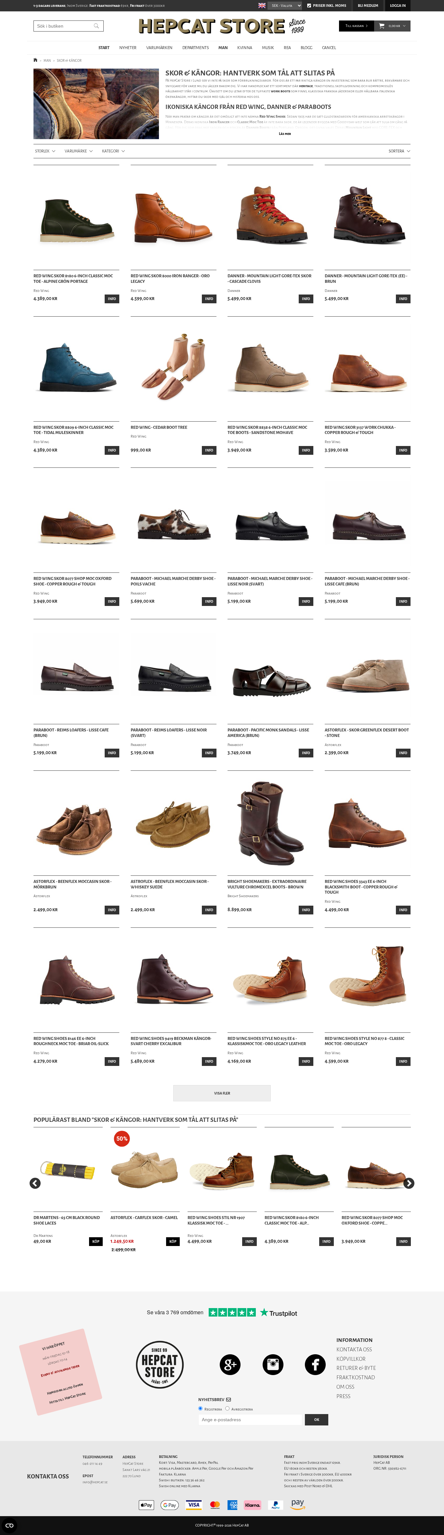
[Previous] (35, 1183)
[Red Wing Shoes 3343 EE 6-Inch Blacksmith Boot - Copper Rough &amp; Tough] (368, 823)
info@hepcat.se (95, 1482)
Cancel (329, 47)
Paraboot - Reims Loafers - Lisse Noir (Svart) (169, 733)
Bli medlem (368, 5)
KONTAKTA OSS (354, 1349)
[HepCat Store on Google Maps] (230, 1364)
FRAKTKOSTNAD (355, 1377)
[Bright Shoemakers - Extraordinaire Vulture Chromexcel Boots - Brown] (270, 823)
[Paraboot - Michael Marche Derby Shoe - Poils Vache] (173, 520)
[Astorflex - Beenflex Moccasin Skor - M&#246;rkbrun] (76, 823)
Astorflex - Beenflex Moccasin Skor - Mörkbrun (72, 884)
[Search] (96, 26)
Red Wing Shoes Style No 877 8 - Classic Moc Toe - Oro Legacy (364, 1041)
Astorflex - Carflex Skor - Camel (144, 1217)
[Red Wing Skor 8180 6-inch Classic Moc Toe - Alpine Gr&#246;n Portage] (76, 217)
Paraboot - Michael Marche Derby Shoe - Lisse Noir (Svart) (270, 581)
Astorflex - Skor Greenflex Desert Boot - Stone (367, 733)
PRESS (343, 1396)
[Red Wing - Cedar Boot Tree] (173, 369)
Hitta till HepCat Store (67, 1398)
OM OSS (345, 1387)
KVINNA (244, 47)
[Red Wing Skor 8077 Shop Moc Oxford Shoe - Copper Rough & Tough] (376, 1169)
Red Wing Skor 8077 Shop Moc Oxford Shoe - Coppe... (372, 1220)
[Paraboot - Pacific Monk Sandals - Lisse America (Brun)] (270, 671)
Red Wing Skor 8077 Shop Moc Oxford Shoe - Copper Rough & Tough (72, 581)
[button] (382, 26)
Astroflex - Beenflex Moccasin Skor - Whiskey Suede (170, 884)
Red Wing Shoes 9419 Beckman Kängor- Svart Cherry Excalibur (171, 1041)
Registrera (213, 1409)
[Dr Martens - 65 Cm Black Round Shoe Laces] (68, 1169)
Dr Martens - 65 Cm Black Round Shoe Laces (66, 1220)
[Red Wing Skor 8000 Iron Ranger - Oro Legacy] (173, 217)
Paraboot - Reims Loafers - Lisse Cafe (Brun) (71, 733)
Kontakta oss (48, 1476)
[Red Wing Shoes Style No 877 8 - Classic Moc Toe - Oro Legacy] (368, 980)
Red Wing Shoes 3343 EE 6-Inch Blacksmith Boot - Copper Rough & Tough (361, 887)
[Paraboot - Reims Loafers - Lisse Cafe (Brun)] (76, 671)
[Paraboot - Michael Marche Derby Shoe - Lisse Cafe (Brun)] (368, 520)
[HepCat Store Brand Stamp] (160, 1364)
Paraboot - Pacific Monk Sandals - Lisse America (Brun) (268, 733)
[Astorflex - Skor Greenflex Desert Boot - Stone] (368, 671)
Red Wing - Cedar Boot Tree (159, 427)
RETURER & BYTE (356, 1368)
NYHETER (128, 47)
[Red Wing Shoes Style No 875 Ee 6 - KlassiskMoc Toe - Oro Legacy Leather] (270, 980)
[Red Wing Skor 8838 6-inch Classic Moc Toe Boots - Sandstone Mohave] (270, 369)
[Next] (408, 1183)
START (104, 47)
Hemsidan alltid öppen (65, 1389)
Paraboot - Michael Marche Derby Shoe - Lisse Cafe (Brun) (367, 581)
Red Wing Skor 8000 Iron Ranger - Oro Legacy (170, 278)
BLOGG (306, 47)
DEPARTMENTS (195, 47)
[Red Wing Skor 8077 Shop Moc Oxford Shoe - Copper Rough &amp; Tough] (76, 520)
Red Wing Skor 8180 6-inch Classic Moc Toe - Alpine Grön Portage (73, 278)
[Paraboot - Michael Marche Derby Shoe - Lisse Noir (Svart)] (270, 520)
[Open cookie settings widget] (9, 1525)
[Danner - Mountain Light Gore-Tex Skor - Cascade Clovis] (270, 217)
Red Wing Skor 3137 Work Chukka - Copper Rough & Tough (360, 430)
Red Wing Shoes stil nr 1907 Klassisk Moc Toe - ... (216, 1220)
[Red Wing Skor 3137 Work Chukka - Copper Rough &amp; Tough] (368, 369)
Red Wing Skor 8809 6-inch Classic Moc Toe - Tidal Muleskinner (73, 430)
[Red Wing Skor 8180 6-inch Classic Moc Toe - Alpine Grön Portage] (299, 1169)
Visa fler (222, 1093)
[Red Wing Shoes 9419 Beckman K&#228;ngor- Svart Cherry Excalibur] (173, 980)
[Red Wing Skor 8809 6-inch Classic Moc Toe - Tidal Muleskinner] (76, 369)
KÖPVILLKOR (351, 1359)
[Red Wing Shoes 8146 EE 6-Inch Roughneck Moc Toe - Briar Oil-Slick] (76, 980)
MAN (223, 47)
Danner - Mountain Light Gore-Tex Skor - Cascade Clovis (269, 278)
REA (287, 47)
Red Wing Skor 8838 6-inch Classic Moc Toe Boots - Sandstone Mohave (267, 430)
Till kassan (355, 25)
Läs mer (285, 133)
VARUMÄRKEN (159, 47)
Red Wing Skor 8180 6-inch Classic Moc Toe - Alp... (292, 1220)
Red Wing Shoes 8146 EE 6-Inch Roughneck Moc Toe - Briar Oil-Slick (71, 1041)
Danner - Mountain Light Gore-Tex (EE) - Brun (366, 278)
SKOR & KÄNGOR (69, 61)
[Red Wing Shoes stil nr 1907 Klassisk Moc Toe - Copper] (222, 1169)
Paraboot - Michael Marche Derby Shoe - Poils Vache (173, 581)
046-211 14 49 (92, 1463)
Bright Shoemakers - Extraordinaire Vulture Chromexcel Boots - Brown (267, 884)
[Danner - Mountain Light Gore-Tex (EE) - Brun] (368, 217)
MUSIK (268, 47)
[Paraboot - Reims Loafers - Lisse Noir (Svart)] (173, 671)
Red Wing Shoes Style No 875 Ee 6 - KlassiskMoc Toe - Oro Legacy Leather (267, 1041)
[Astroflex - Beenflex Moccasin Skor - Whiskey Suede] (173, 823)
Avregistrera (242, 1409)
